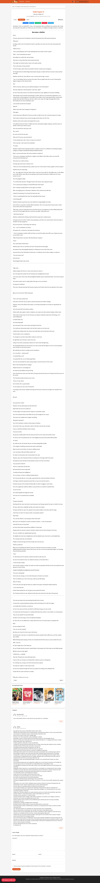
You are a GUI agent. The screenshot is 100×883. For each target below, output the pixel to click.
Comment (15, 838)
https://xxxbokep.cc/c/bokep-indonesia (41, 780)
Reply (61, 721)
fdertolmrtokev (20, 714)
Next (28, 19)
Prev (15, 19)
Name (14, 854)
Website (14, 860)
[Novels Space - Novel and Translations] (14, 1)
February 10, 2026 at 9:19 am (22, 715)
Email (40, 854)
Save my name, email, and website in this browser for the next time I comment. (32, 866)
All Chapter (22, 19)
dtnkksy (18, 727)
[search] (88, 2)
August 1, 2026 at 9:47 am (21, 728)
